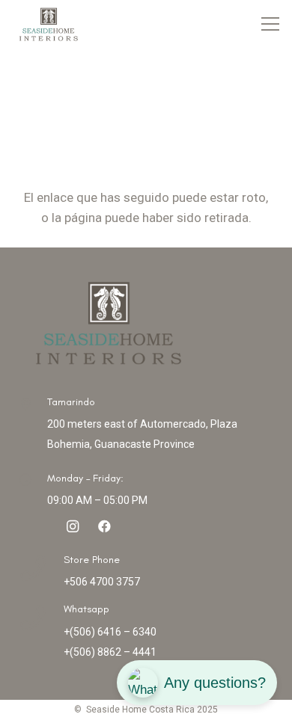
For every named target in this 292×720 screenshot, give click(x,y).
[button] (271, 24)
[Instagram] (73, 527)
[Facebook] (104, 527)
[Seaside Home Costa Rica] (48, 23)
